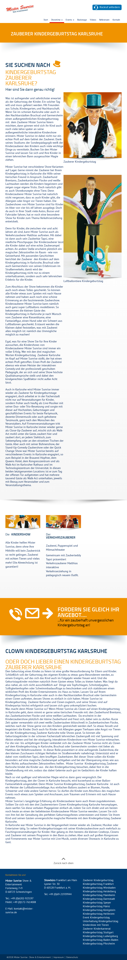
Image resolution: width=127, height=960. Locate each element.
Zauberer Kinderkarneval (97, 928)
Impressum (58, 957)
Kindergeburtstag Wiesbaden (99, 887)
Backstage (82, 20)
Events (69, 20)
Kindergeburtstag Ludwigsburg (100, 936)
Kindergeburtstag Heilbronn (98, 913)
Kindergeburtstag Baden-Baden (100, 940)
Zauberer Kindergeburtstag (98, 880)
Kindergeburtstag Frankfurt (98, 884)
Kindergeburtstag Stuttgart (98, 932)
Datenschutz (72, 957)
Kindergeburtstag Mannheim (99, 895)
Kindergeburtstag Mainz (96, 906)
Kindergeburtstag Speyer (97, 902)
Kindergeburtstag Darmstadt (99, 899)
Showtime (56, 20)
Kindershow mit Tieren (96, 925)
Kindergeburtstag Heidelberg (99, 891)
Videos (93, 20)
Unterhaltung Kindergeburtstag (100, 921)
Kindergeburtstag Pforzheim (99, 943)
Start (46, 20)
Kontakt (116, 20)
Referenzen (104, 20)
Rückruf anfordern (110, 7)
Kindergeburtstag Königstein (99, 910)
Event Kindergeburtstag (96, 917)
